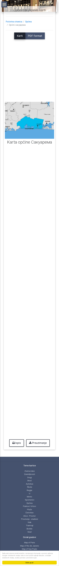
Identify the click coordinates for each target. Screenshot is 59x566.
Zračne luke (29, 471)
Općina (28, 21)
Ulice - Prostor (29, 516)
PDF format (35, 35)
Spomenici (29, 500)
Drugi (29, 477)
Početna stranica (14, 21)
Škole (29, 487)
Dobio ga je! (29, 562)
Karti (20, 35)
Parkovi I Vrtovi (29, 506)
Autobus (29, 484)
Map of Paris (29, 542)
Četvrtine (29, 512)
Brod (29, 480)
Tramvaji (29, 525)
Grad (29, 532)
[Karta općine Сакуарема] (29, 120)
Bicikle (29, 529)
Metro (29, 496)
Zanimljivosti (29, 474)
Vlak (29, 522)
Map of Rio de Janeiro (29, 546)
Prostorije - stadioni (29, 519)
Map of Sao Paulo (29, 549)
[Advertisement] (29, 68)
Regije (29, 490)
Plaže (29, 509)
